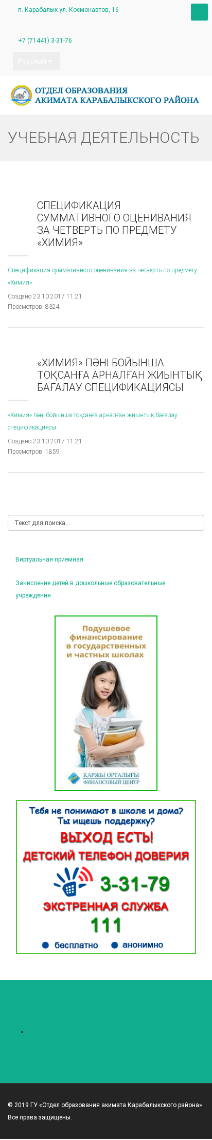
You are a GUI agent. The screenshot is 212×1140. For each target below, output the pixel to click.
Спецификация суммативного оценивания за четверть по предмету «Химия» (114, 224)
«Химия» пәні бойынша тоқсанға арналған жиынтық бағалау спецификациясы (119, 375)
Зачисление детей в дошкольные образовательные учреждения (90, 589)
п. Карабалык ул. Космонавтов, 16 (68, 9)
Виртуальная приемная (49, 559)
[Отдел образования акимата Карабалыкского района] (106, 95)
